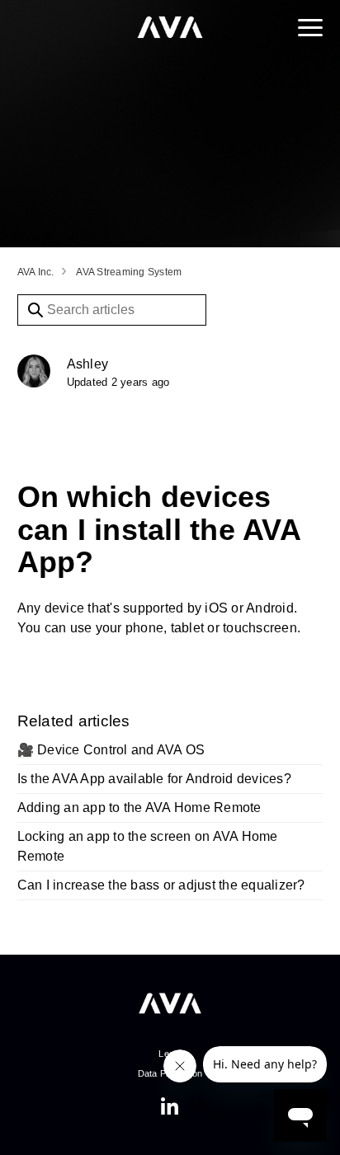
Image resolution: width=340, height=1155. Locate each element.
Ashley (88, 364)
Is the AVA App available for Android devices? (154, 779)
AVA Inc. (35, 272)
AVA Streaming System (129, 272)
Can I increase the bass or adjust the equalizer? (161, 885)
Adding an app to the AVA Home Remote (139, 808)
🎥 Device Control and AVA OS (111, 750)
